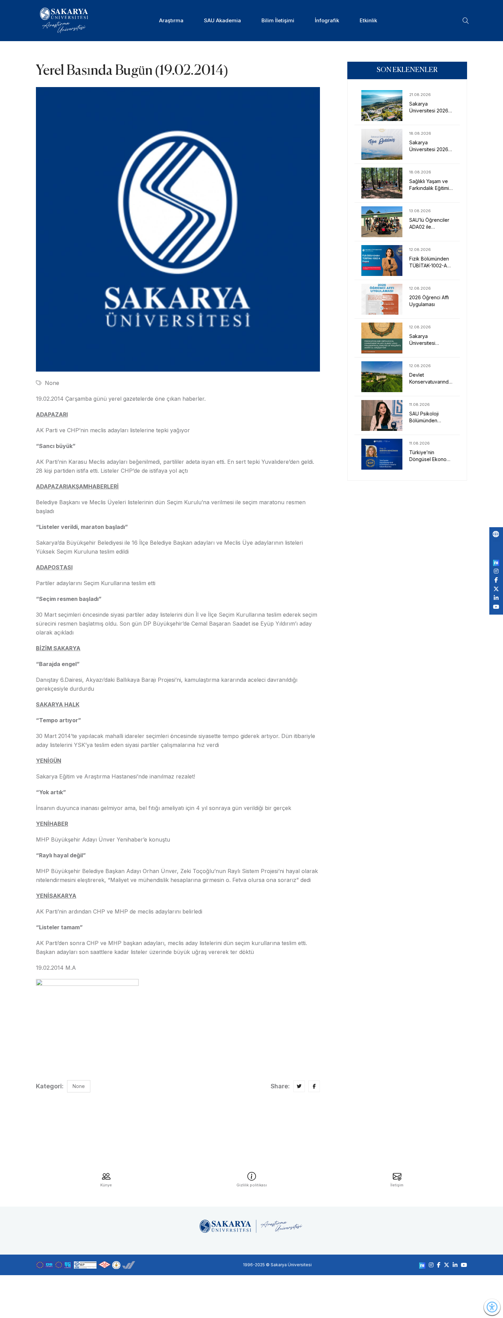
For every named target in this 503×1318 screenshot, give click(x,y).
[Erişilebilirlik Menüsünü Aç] (492, 1307)
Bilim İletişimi (277, 20)
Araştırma (171, 20)
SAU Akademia (222, 20)
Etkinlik (368, 20)
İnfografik (327, 20)
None (52, 382)
